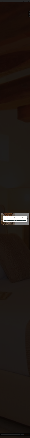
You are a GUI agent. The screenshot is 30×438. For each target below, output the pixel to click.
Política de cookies (20, 218)
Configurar (7, 220)
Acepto (23, 220)
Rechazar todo (15, 220)
